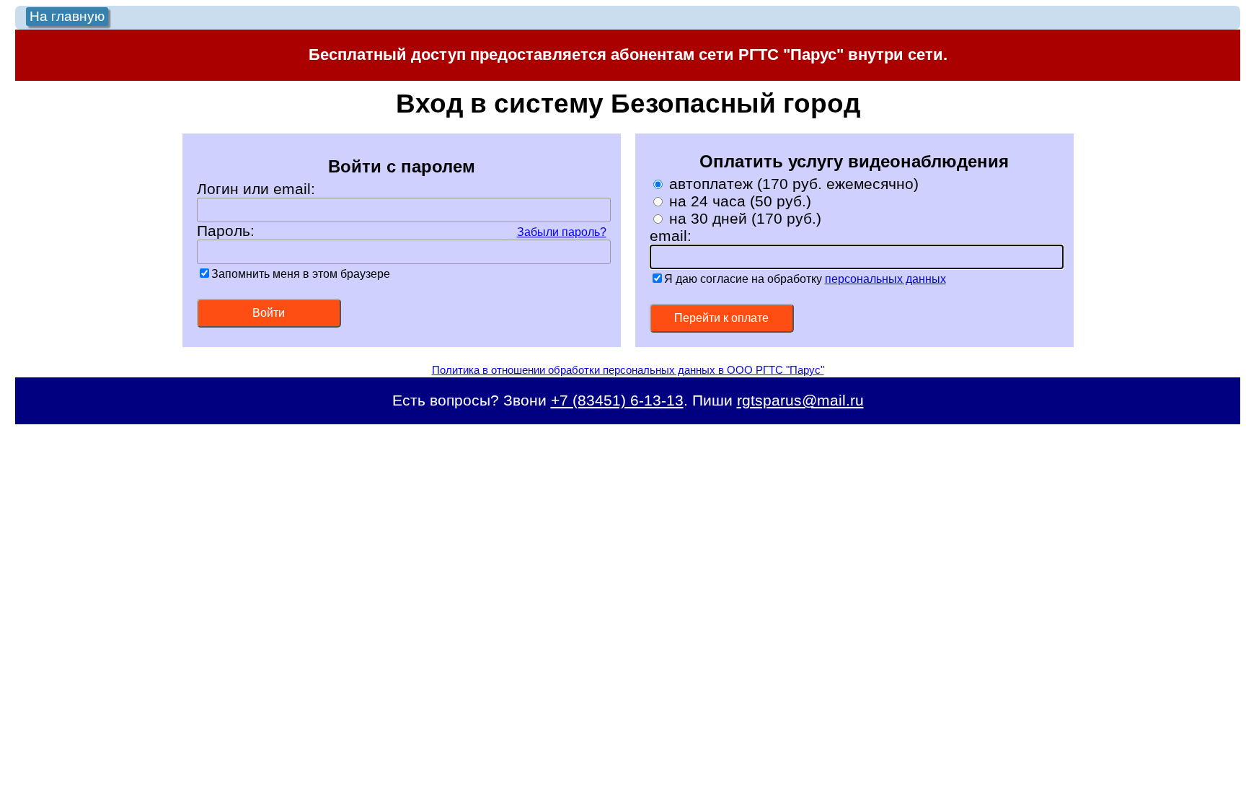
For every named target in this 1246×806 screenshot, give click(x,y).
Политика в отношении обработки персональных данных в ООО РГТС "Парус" (628, 370)
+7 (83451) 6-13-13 (617, 400)
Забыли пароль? (561, 231)
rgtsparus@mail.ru (800, 400)
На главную (67, 16)
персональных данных (885, 278)
